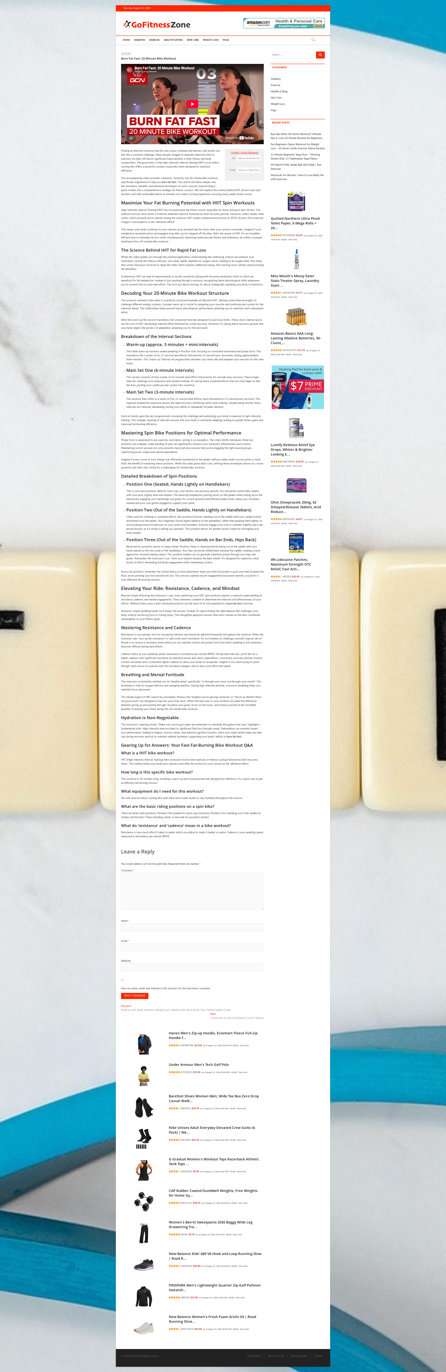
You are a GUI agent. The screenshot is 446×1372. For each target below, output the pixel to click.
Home (126, 40)
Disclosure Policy (299, 1356)
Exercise (154, 40)
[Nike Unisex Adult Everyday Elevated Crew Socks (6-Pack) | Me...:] (144, 1139)
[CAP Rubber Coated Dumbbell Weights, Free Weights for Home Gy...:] (144, 1202)
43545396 (289, 293)
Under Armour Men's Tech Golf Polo (199, 1064)
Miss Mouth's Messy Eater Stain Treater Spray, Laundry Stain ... (295, 281)
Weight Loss (210, 40)
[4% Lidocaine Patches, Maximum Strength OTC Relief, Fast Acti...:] (296, 543)
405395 (186, 1108)
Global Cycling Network (244, 152)
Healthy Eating (173, 40)
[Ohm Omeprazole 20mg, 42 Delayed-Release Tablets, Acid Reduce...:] (296, 486)
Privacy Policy (254, 1356)
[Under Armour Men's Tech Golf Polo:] (144, 1076)
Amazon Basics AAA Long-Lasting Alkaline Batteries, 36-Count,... (296, 338)
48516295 (289, 519)
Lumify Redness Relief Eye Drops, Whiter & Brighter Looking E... (293, 449)
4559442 (186, 1266)
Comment (127, 870)
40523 (286, 577)
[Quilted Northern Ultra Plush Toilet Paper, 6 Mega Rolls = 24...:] (296, 202)
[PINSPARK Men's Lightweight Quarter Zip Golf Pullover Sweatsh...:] (144, 1296)
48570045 (289, 462)
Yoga (226, 40)
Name (125, 921)
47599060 (289, 235)
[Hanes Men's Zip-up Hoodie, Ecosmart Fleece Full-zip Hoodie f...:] (144, 1044)
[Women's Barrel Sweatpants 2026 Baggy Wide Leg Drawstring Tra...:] (144, 1233)
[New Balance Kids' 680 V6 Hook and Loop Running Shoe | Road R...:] (144, 1265)
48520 (185, 1297)
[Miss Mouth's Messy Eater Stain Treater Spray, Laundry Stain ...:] (296, 259)
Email (125, 941)
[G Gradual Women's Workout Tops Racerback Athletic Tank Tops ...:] (144, 1170)
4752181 (186, 1072)
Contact (318, 1356)
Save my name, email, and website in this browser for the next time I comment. (166, 988)
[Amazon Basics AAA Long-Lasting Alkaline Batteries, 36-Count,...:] (296, 317)
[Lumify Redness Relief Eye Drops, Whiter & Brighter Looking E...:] (296, 428)
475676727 (289, 350)
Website (126, 961)
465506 (186, 1140)
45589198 (187, 1045)
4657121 (186, 1203)
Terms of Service (276, 1356)
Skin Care (193, 40)
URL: (234, 158)
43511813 (187, 1329)
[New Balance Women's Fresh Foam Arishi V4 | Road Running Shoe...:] (144, 1328)
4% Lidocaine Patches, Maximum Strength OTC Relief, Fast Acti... (291, 564)
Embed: (233, 170)
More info (244, 1046)
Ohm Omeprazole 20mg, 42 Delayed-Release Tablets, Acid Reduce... (296, 507)
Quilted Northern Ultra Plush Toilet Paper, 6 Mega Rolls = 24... (295, 223)
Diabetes (139, 40)
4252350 (186, 1171)
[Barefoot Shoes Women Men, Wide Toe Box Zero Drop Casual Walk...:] (144, 1107)
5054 (184, 1234)
